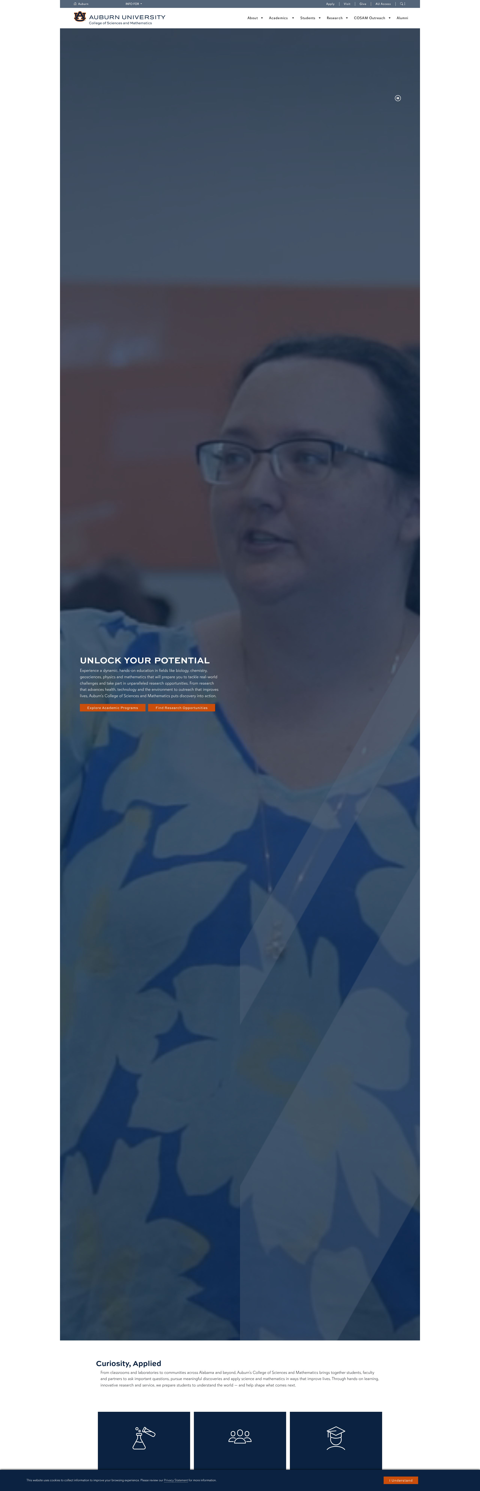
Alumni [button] (402, 18)
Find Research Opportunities (182, 707)
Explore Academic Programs (112, 707)
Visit (347, 4)
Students (308, 18)
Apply (330, 4)
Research (335, 18)
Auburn (85, 4)
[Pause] (398, 98)
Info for (134, 4)
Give (365, 4)
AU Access (383, 4)
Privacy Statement (176, 1480)
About (253, 18)
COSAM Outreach (369, 18)
